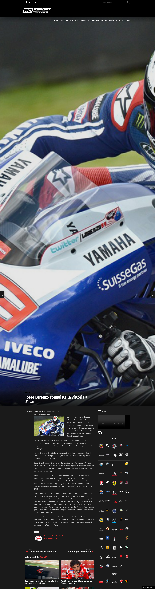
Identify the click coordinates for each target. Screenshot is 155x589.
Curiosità (128, 21)
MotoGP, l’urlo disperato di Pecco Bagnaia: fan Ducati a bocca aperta (76, 582)
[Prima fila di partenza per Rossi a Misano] (2, 294)
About (36, 532)
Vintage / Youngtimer (99, 21)
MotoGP (43, 557)
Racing (111, 21)
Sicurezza (119, 21)
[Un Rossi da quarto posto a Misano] (153, 294)
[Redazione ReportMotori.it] (38, 540)
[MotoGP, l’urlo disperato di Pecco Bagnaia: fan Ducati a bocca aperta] (77, 569)
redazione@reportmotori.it (51, 538)
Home (56, 21)
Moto (76, 21)
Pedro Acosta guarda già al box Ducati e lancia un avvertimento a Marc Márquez (41, 582)
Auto (61, 21)
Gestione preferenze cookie (148, 587)
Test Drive (69, 21)
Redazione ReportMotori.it (53, 536)
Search (128, 2)
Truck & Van (85, 21)
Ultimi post (43, 532)
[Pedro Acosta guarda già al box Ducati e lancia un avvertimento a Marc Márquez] (42, 569)
